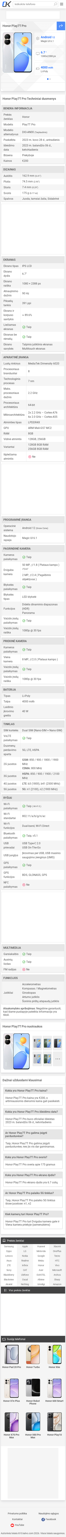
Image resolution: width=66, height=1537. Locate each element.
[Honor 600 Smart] (54, 1388)
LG (25, 1251)
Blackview (9, 1279)
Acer (41, 1270)
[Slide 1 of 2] (47, 79)
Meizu (41, 1260)
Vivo (57, 1265)
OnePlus (57, 1251)
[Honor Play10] (54, 1422)
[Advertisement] (33, 15)
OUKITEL (41, 1274)
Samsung (9, 1246)
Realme (25, 1260)
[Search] (55, 4)
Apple (25, 1246)
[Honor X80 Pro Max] (33, 1421)
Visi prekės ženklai (19, 1290)
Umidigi (41, 1284)
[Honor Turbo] (33, 1355)
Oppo (9, 1251)
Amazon (57, 1284)
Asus (8, 1260)
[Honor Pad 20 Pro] (11, 1355)
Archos (57, 1274)
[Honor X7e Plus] (11, 1388)
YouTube (19, 1525)
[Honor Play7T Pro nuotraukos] (17, 52)
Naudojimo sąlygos (49, 1513)
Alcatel (9, 1284)
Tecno (57, 1256)
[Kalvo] (7, 4)
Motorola (41, 1251)
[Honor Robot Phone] (33, 1388)
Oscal (25, 1279)
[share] (61, 26)
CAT (25, 1270)
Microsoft (57, 1270)
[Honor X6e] (54, 1355)
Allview (41, 1279)
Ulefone (25, 1274)
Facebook (50, 1519)
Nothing (25, 1284)
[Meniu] (62, 4)
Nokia (25, 1256)
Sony (8, 1270)
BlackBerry (9, 1274)
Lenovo (9, 1256)
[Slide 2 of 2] (50, 79)
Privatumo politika (17, 1513)
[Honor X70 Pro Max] (11, 1422)
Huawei (41, 1246)
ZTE (9, 1265)
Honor (41, 1265)
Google (41, 1256)
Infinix (25, 1265)
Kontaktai (17, 1519)
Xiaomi (57, 1246)
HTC (57, 1260)
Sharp (57, 1279)
